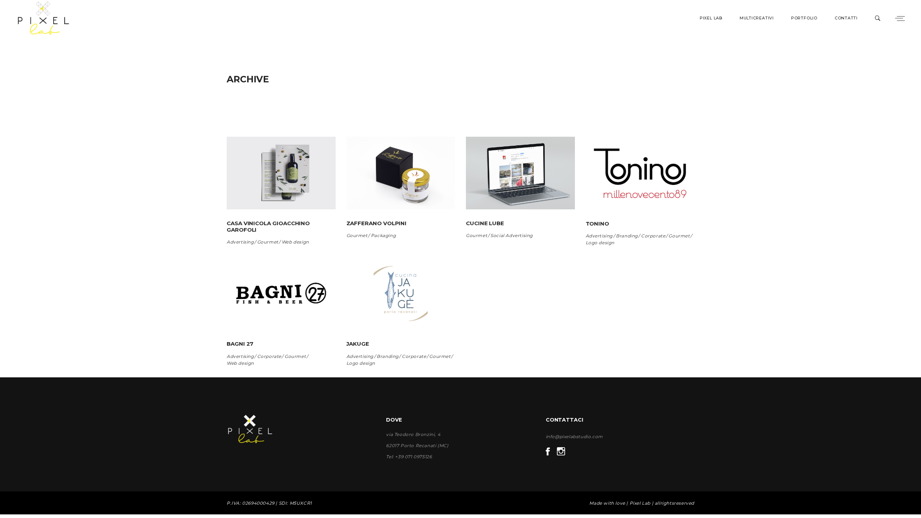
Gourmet (267, 242)
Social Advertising (511, 235)
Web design (295, 242)
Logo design (600, 242)
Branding (627, 235)
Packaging (383, 235)
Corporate (653, 235)
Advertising (240, 242)
